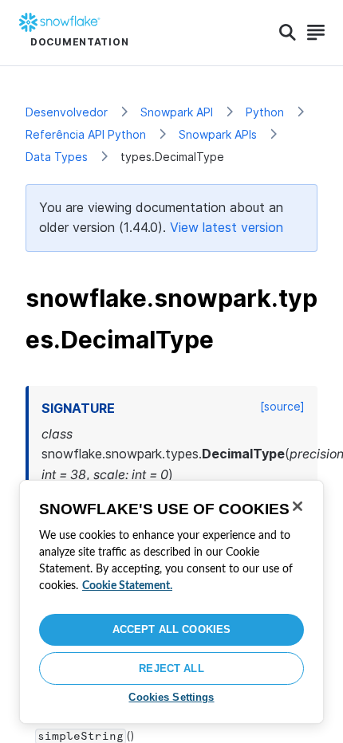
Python (265, 112)
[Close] (297, 506)
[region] (171, 602)
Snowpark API (176, 112)
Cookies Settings (171, 697)
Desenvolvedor (67, 112)
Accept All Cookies (171, 629)
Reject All (171, 668)
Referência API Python (86, 134)
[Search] (287, 33)
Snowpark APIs (218, 134)
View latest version (226, 227)
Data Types (57, 156)
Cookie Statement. (127, 586)
